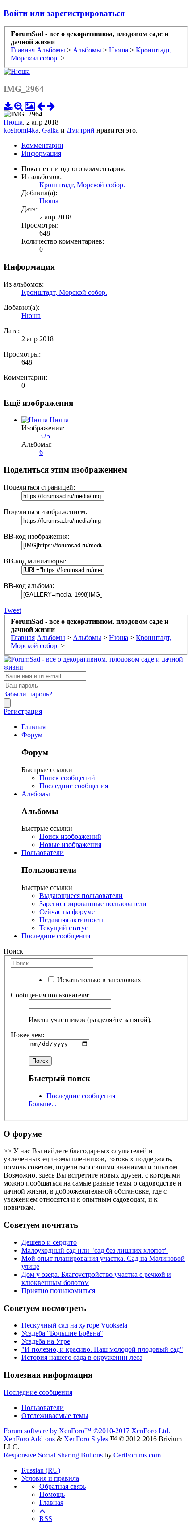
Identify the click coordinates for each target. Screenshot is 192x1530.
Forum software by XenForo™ (87, 1431)
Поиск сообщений (67, 778)
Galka (50, 130)
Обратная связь (62, 1486)
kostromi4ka (21, 130)
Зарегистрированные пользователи (92, 903)
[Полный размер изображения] (18, 106)
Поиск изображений (70, 836)
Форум (31, 735)
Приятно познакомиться (58, 1290)
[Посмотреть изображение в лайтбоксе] (30, 106)
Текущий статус (63, 928)
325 (44, 436)
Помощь (52, 1494)
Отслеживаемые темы (54, 1415)
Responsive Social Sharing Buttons (53, 1455)
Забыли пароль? (28, 694)
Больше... (43, 1104)
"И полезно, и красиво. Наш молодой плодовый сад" (102, 1349)
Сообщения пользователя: (50, 995)
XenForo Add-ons (29, 1439)
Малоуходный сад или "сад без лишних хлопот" (94, 1250)
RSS (45, 1518)
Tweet (12, 610)
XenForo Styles (86, 1439)
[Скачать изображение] (8, 106)
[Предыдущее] (41, 106)
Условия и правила (50, 1478)
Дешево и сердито (49, 1242)
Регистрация (23, 711)
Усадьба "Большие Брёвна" (62, 1333)
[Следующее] (51, 106)
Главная (33, 727)
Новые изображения (70, 844)
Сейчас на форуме (67, 911)
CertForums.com (137, 1455)
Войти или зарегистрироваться (64, 13)
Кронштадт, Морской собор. (82, 185)
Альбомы (35, 794)
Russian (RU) (40, 1470)
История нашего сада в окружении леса (81, 1357)
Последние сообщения (73, 786)
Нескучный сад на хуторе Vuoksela (74, 1325)
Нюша (13, 122)
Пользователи (42, 852)
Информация (41, 153)
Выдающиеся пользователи (81, 895)
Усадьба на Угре (45, 1341)
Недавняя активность (71, 920)
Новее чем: (27, 1035)
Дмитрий (81, 130)
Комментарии (42, 145)
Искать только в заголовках (98, 980)
